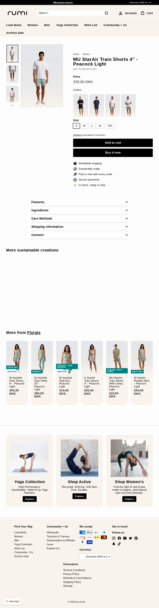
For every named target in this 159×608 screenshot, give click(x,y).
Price (76, 76)
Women (32, 25)
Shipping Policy (72, 582)
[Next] (12, 104)
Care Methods (41, 218)
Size (76, 120)
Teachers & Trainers (58, 536)
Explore (29, 499)
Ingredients (39, 210)
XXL (110, 125)
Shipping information (47, 226)
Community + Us (115, 25)
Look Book (13, 25)
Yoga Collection (67, 25)
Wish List (90, 25)
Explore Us (53, 548)
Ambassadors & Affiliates (61, 540)
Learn (50, 544)
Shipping (77, 135)
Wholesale (53, 532)
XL (100, 125)
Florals (86, 54)
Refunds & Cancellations (77, 578)
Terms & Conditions (74, 570)
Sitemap (68, 586)
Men (47, 25)
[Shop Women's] (129, 458)
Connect (37, 235)
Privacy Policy (71, 574)
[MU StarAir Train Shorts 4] (80, 105)
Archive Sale (15, 32)
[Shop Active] (79, 458)
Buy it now (113, 152)
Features (38, 202)
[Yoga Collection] (29, 458)
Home (76, 54)
